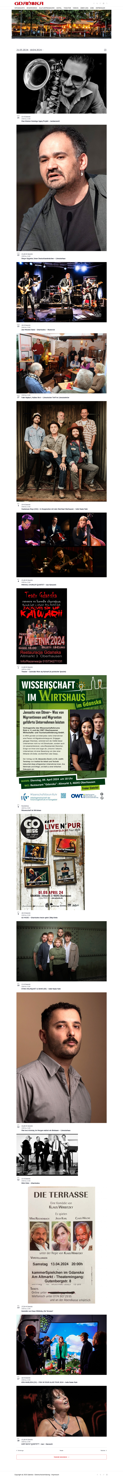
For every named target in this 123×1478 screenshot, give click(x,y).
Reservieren (32, 8)
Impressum (100, 8)
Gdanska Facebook (94, 3)
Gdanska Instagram (103, 3)
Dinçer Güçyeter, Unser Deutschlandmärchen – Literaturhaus (43, 258)
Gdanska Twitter (97, 3)
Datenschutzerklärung (42, 1475)
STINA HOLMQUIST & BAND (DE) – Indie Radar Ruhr (41, 989)
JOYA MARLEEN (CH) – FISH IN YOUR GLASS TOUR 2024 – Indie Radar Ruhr (49, 1382)
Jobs (92, 8)
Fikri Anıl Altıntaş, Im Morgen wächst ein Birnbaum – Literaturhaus (45, 1130)
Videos (75, 8)
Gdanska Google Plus (100, 3)
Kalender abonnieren (60, 1457)
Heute (61, 1450)
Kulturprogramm (46, 8)
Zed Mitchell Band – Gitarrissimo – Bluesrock (38, 330)
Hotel (59, 8)
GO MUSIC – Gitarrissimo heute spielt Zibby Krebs (39, 917)
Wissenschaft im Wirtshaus (31, 810)
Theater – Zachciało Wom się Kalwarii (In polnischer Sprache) (43, 671)
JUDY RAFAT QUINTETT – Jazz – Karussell (37, 1444)
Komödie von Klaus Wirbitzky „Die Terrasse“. (37, 1311)
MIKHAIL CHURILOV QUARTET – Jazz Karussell (38, 585)
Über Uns (84, 8)
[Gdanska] (29, 3)
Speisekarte (20, 8)
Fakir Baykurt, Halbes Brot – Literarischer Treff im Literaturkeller (45, 397)
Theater (67, 8)
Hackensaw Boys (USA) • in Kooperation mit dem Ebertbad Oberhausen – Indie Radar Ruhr (54, 509)
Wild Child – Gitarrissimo (30, 1183)
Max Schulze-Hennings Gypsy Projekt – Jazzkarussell (40, 121)
